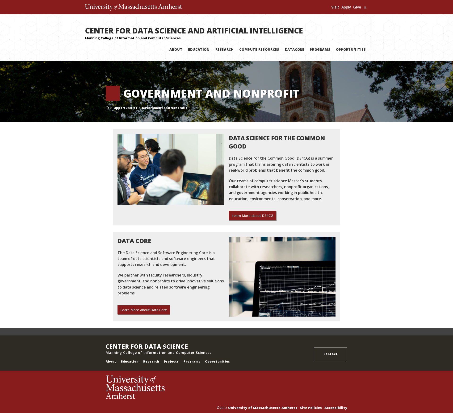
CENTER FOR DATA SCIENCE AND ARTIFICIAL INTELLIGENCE (194, 30)
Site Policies (311, 407)
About (111, 361)
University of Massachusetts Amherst (262, 407)
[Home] (107, 108)
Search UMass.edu (365, 7)
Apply (346, 7)
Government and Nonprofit (164, 108)
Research (151, 361)
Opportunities (217, 361)
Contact (330, 354)
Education (129, 361)
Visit (335, 7)
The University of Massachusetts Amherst (133, 7)
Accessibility (335, 407)
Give (357, 7)
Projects (171, 361)
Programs (192, 361)
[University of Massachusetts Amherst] (166, 387)
